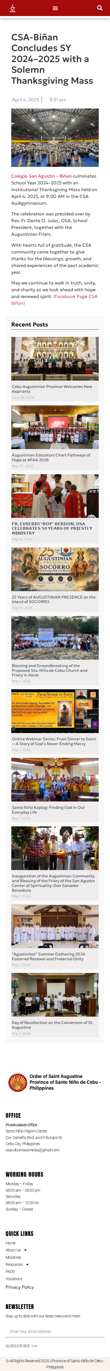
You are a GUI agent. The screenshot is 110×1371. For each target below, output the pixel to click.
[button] (55, 8)
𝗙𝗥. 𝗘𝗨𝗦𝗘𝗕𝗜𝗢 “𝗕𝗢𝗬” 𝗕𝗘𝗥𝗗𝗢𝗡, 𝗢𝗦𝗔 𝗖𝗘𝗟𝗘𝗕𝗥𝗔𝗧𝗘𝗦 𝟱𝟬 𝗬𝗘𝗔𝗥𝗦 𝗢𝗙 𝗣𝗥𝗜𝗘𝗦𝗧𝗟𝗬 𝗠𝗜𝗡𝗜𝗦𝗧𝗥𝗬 (52, 528)
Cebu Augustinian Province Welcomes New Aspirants (52, 389)
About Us (13, 1250)
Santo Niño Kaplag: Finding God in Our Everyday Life (48, 810)
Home (11, 1243)
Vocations (14, 1279)
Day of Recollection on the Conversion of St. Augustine (52, 1025)
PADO (10, 1271)
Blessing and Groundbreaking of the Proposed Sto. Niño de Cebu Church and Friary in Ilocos (49, 670)
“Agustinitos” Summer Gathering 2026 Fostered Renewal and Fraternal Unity (48, 956)
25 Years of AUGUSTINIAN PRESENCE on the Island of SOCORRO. (54, 599)
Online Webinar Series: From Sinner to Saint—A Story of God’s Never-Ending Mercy (54, 741)
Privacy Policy (20, 1287)
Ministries (13, 1257)
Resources (14, 1264)
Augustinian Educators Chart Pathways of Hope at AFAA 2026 (51, 457)
